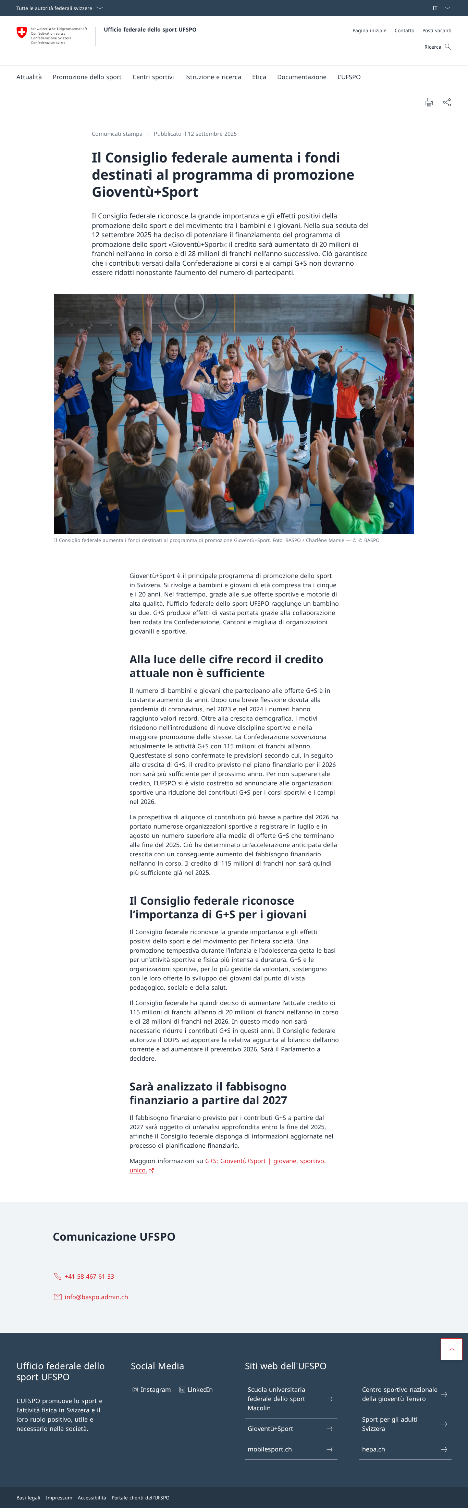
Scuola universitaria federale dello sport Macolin (276, 1398)
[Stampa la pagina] (429, 102)
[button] (29, 77)
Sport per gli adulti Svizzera (390, 1424)
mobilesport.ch (270, 1449)
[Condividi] (447, 102)
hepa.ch (373, 1449)
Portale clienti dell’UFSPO (141, 1497)
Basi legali (28, 1497)
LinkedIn (200, 1389)
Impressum (59, 1497)
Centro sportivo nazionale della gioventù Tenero (400, 1394)
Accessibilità (92, 1497)
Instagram (156, 1389)
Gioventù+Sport (270, 1428)
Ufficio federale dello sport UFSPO (150, 29)
